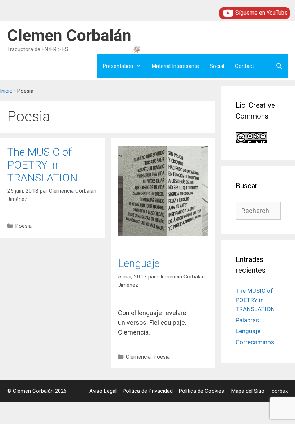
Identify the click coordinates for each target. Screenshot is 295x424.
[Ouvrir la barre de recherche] (279, 66)
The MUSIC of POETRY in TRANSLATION (42, 165)
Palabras (247, 320)
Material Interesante (175, 66)
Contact (244, 66)
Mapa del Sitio (247, 391)
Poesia (23, 226)
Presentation (118, 66)
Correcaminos (255, 342)
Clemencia (138, 357)
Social (217, 66)
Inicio (6, 91)
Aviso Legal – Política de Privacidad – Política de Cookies (156, 391)
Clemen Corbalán (69, 35)
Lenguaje (139, 263)
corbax (280, 391)
